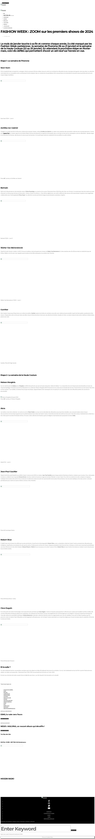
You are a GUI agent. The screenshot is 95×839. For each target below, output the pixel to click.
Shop (49, 815)
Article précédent (6, 711)
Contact (49, 811)
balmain (5, 692)
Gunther (6, 696)
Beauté (6, 20)
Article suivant (5, 722)
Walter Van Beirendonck (9, 708)
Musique (6, 17)
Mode (5, 18)
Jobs (49, 816)
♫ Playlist (6, 26)
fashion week (7, 695)
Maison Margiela (8, 701)
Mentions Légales (49, 818)
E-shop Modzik (8, 27)
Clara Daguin (7, 693)
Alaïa (5, 691)
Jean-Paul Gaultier (8, 700)
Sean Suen (6, 707)
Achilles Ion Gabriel (8, 689)
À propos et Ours (49, 813)
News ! (5, 24)
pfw (4, 704)
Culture (6, 22)
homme (5, 699)
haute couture (7, 697)
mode (5, 703)
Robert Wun (6, 705)
